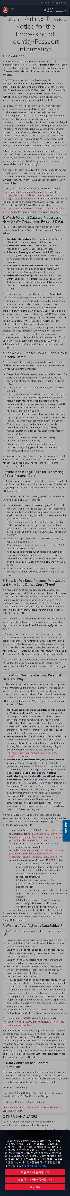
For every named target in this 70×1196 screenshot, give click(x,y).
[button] (35, 1187)
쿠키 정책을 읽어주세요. (34, 1165)
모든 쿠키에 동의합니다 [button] (35, 1172)
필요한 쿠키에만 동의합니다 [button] (35, 1179)
